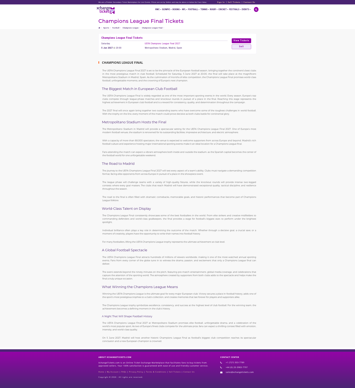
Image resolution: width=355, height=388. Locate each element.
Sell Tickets (234, 2)
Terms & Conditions (156, 372)
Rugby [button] (213, 9)
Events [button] (246, 9)
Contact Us (249, 2)
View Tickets (241, 40)
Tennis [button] (204, 9)
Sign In (221, 2)
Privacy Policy (136, 372)
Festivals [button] (234, 9)
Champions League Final (152, 28)
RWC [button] (157, 9)
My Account (113, 372)
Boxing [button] (176, 9)
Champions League (131, 28)
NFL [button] (184, 9)
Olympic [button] (166, 9)
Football (115, 28)
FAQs (123, 372)
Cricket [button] (222, 9)
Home (101, 372)
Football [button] (193, 9)
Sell (241, 46)
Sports (106, 28)
